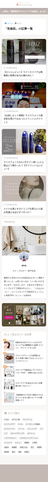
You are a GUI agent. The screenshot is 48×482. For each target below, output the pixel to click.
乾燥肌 (26, 443)
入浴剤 (34, 443)
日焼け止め (24, 447)
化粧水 (6, 447)
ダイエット (31, 433)
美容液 (6, 452)
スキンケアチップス (17, 433)
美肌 (19, 452)
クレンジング (32, 429)
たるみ (6, 419)
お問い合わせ (37, 475)
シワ (5, 433)
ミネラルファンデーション (29, 438)
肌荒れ (27, 452)
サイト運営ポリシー (20, 475)
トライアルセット (10, 438)
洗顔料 (39, 447)
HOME (25, 469)
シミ (41, 429)
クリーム (21, 429)
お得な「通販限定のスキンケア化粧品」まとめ (24, 11)
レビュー (18, 443)
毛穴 (32, 447)
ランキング (8, 443)
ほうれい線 (16, 419)
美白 (13, 452)
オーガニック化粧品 (33, 424)
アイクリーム (27, 419)
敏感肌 (14, 447)
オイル (20, 424)
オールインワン (9, 429)
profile (7, 475)
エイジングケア (9, 424)
